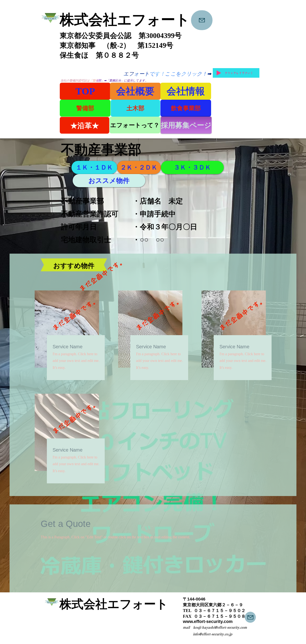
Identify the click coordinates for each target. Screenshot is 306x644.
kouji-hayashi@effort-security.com (220, 627)
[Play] (219, 73)
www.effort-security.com (208, 621)
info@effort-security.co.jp (212, 634)
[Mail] (202, 20)
